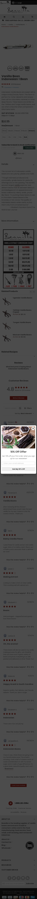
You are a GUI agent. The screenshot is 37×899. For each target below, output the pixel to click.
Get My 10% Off (18, 469)
